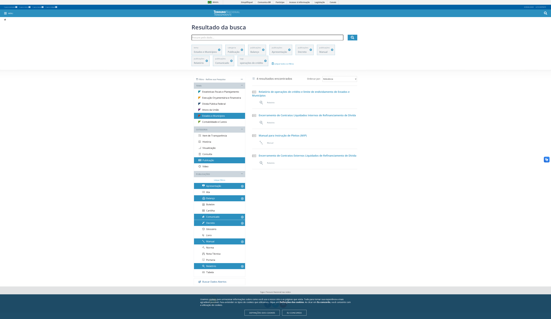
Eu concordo (294, 312)
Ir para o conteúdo (10, 7)
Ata (208, 192)
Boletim (210, 204)
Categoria (201, 129)
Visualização (209, 148)
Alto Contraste (541, 7)
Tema (199, 85)
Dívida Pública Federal (214, 103)
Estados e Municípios (213, 115)
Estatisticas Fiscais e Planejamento (220, 91)
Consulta (207, 154)
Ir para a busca (37, 7)
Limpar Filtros (219, 180)
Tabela (210, 272)
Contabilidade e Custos (214, 121)
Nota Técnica (213, 253)
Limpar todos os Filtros (284, 64)
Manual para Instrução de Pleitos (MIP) (283, 135)
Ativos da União (210, 109)
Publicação (208, 160)
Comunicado (213, 216)
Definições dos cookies (262, 312)
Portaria (210, 260)
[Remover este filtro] (219, 49)
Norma (210, 247)
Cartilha (210, 210)
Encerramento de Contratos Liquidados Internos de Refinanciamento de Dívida (307, 115)
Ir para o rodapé (51, 7)
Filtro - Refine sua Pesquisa (211, 79)
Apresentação (213, 186)
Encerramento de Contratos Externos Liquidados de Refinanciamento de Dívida (307, 155)
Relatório (211, 266)
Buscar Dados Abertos (214, 281)
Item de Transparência (214, 135)
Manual (210, 241)
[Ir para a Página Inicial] (229, 13)
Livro (209, 235)
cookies (212, 299)
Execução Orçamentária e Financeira (221, 97)
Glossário (211, 229)
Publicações (203, 174)
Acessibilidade (529, 7)
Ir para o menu (24, 7)
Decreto (210, 223)
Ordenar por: (313, 78)
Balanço (210, 198)
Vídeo (205, 166)
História (206, 141)
